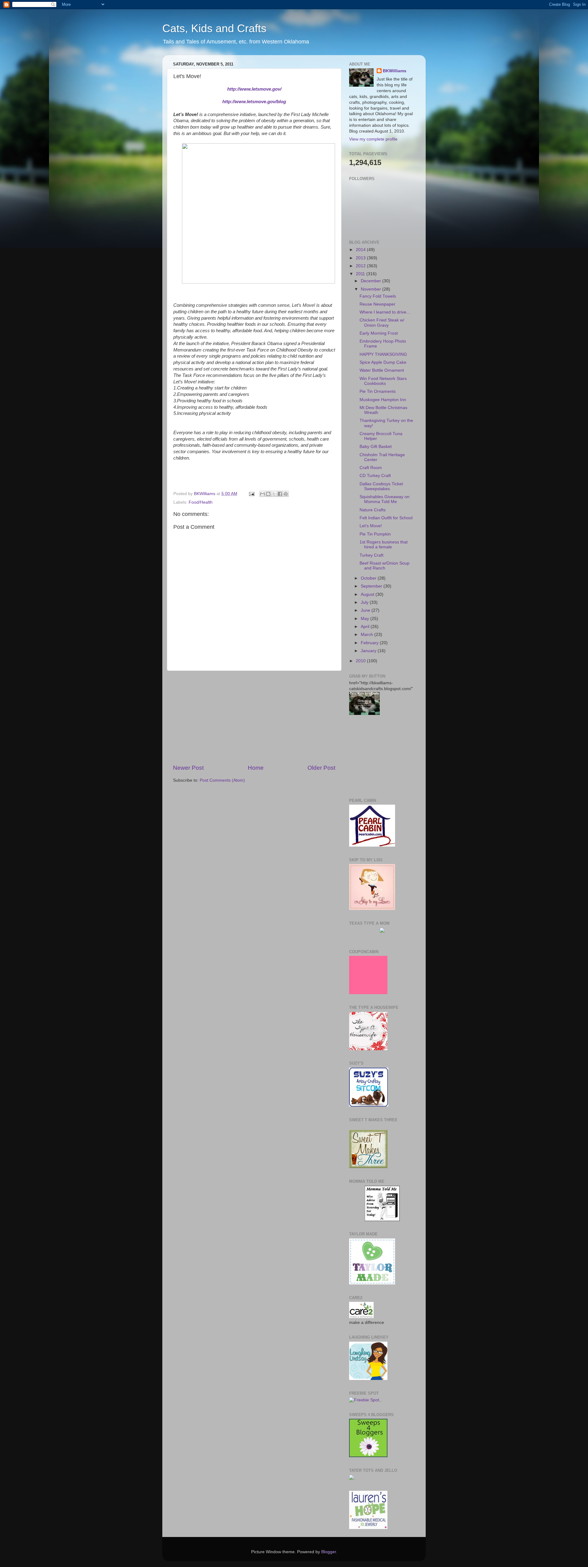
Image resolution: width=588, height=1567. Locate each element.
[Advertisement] (254, 717)
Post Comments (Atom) (222, 780)
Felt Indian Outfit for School (386, 518)
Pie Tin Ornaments (378, 391)
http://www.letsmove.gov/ (254, 89)
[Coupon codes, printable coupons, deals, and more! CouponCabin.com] (368, 992)
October (369, 578)
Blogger (328, 1552)
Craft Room (371, 467)
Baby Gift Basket (376, 446)
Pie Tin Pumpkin (375, 534)
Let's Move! (371, 526)
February (370, 643)
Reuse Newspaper (377, 304)
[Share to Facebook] (280, 494)
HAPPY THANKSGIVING (383, 354)
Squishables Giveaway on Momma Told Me (384, 499)
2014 (361, 249)
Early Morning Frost (379, 333)
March (367, 634)
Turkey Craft (371, 555)
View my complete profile (373, 139)
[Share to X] (274, 494)
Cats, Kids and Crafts (214, 28)
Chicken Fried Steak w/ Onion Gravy (382, 322)
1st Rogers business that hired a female (384, 544)
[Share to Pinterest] (286, 494)
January (369, 650)
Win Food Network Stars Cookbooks (383, 381)
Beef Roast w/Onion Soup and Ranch (384, 565)
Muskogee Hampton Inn (383, 399)
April (366, 626)
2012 (361, 266)
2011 (361, 274)
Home (256, 768)
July (365, 602)
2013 (361, 258)
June (366, 610)
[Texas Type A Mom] (382, 931)
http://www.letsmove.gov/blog (254, 101)
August (368, 594)
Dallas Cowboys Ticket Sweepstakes (381, 486)
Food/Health (201, 502)
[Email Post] (251, 493)
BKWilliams (394, 71)
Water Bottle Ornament (382, 370)
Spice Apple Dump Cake (383, 362)
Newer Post (188, 768)
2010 (361, 661)
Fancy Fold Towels (378, 296)
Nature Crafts (373, 510)
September (372, 586)
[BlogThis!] (268, 494)
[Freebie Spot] (364, 1400)
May (365, 618)
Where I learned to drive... (385, 312)
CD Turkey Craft (375, 475)
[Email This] (262, 494)
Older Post (321, 768)
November (371, 289)
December (371, 281)
